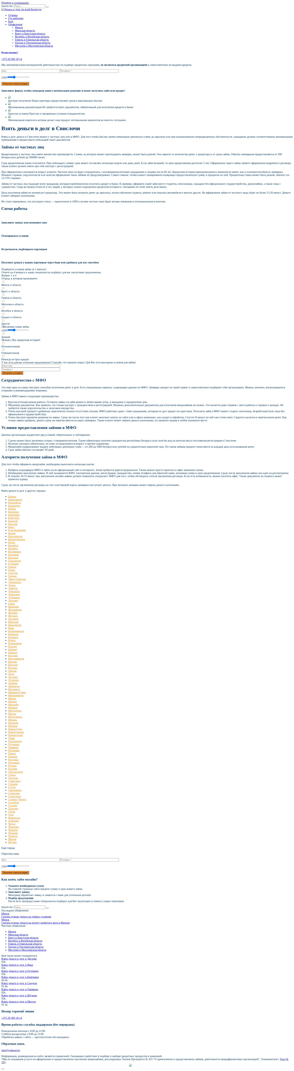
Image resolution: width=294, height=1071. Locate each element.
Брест (11, 527)
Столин (12, 805)
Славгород (14, 781)
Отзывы (13, 15)
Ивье (11, 628)
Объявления (15, 24)
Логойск (13, 677)
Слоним (13, 784)
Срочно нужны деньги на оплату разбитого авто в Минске (35, 922)
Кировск (13, 637)
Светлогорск (15, 771)
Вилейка (13, 545)
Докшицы (14, 591)
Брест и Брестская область (30, 33)
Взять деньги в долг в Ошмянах (19, 989)
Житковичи (15, 609)
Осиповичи (15, 741)
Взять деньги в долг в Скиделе (19, 983)
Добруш (13, 588)
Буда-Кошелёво (17, 530)
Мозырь (12, 707)
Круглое (13, 664)
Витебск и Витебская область (32, 36)
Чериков (13, 833)
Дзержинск (14, 582)
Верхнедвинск (16, 539)
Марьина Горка (17, 692)
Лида (11, 673)
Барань (12, 496)
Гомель (12, 566)
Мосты (12, 713)
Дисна (11, 585)
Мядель (12, 719)
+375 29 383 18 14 (11, 1017)
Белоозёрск (14, 502)
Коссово (13, 655)
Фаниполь (14, 817)
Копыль (12, 652)
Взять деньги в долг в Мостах (18, 1001)
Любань (12, 683)
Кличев (12, 646)
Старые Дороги (17, 799)
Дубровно (14, 597)
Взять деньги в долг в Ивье (17, 964)
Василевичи (15, 536)
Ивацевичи (14, 625)
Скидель (13, 777)
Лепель (12, 670)
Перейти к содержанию (15, 2)
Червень (13, 829)
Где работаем (15, 18)
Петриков (13, 750)
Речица (12, 765)
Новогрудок (15, 729)
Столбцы (13, 802)
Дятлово (13, 600)
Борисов (13, 521)
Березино (13, 511)
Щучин (12, 842)
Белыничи (14, 505)
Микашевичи (16, 695)
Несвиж (12, 725)
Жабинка (13, 606)
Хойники (13, 820)
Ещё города (8, 848)
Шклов (12, 839)
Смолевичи (14, 790)
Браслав (12, 524)
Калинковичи (16, 631)
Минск (19, 27)
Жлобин (13, 612)
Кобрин (12, 649)
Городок (13, 573)
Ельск (11, 603)
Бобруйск (13, 517)
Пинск (12, 753)
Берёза (12, 508)
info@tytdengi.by (10, 1050)
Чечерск (13, 836)
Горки (11, 569)
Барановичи (15, 499)
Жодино (13, 615)
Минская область (25, 30)
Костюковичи (16, 658)
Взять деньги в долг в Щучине (19, 995)
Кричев (12, 661)
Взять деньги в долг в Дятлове (19, 958)
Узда (10, 814)
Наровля (13, 722)
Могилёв (13, 704)
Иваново (13, 621)
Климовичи (15, 643)
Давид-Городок (17, 579)
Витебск (13, 548)
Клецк (11, 640)
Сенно (12, 774)
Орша (11, 738)
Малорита (14, 689)
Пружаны (13, 762)
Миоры (12, 701)
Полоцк (12, 756)
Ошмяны (13, 747)
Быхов (11, 533)
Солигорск (14, 796)
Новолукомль (16, 732)
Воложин (13, 554)
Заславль (13, 618)
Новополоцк (15, 735)
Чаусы (11, 823)
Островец (13, 744)
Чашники (13, 826)
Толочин (13, 808)
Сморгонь (14, 793)
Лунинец (13, 680)
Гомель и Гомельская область (32, 39)
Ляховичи (14, 686)
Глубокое (13, 563)
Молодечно (14, 710)
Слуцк (12, 787)
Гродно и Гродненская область (32, 42)
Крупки (12, 667)
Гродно (12, 576)
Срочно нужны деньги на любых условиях (26, 916)
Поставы (13, 759)
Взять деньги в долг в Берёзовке (20, 977)
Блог (11, 21)
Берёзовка (14, 514)
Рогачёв (12, 768)
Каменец (13, 634)
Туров (11, 811)
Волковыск (14, 551)
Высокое (13, 557)
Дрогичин (14, 594)
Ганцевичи (14, 560)
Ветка (11, 542)
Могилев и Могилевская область (34, 45)
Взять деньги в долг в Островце (19, 971)
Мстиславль (15, 716)
